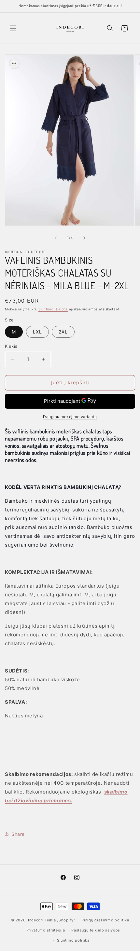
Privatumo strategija (45, 930)
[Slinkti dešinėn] (84, 238)
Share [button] (18, 834)
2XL (63, 331)
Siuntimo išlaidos (53, 309)
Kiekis (11, 346)
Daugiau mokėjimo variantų (70, 416)
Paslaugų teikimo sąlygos (95, 930)
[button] (13, 28)
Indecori (36, 920)
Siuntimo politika (73, 940)
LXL (37, 331)
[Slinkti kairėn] (56, 238)
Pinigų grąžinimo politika (105, 920)
